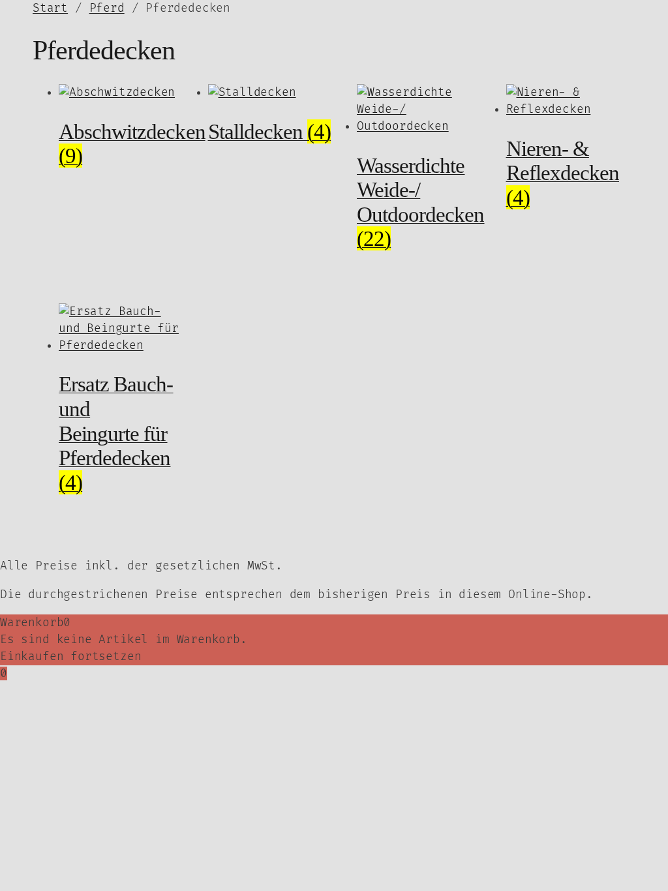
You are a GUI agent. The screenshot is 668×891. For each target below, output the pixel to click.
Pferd (107, 8)
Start (50, 8)
